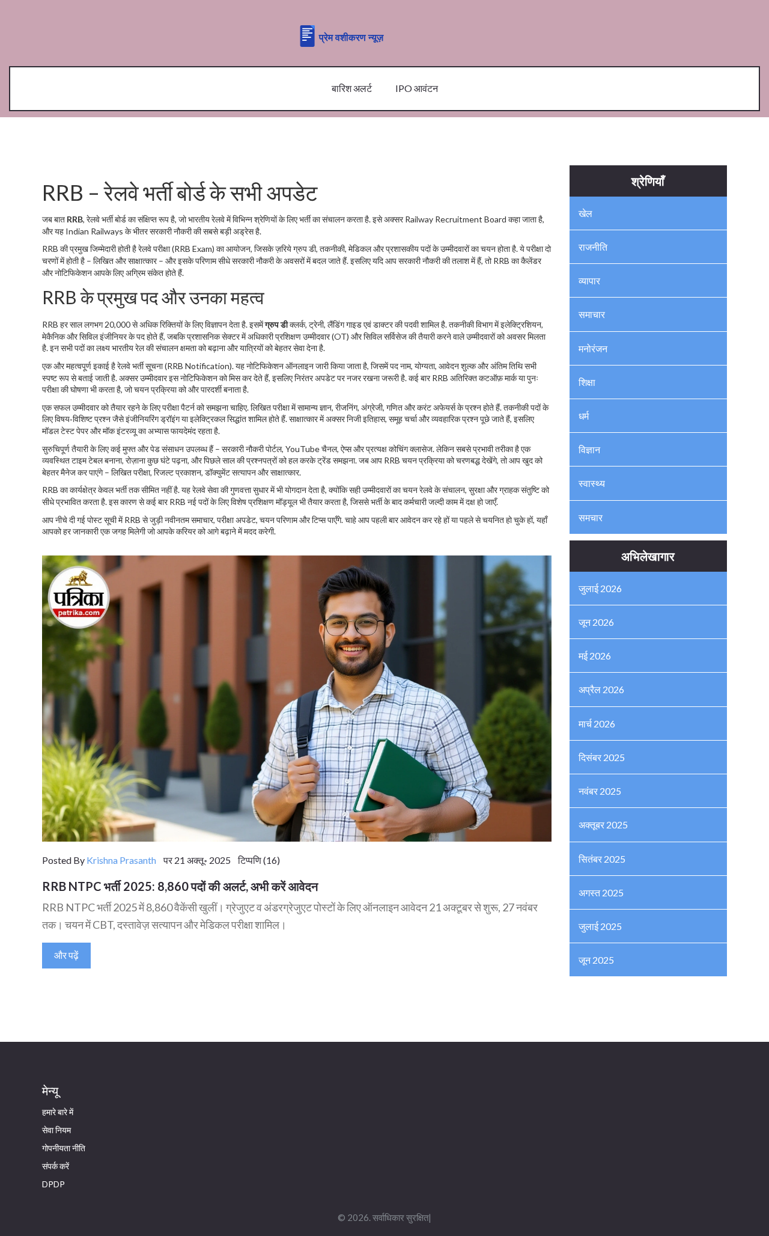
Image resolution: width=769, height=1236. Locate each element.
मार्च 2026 (597, 723)
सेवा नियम (56, 1130)
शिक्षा (587, 382)
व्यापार (589, 280)
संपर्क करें (55, 1166)
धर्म (584, 415)
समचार (591, 517)
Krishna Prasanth (121, 860)
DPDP (53, 1184)
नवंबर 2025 (600, 791)
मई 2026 (595, 655)
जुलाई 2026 (600, 588)
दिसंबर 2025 (602, 757)
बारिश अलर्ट (352, 88)
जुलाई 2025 (600, 926)
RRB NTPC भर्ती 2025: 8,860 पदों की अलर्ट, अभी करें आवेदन (180, 886)
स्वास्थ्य (592, 483)
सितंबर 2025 (602, 858)
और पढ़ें (66, 955)
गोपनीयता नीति (63, 1148)
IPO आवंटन (416, 88)
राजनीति (593, 246)
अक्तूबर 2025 (603, 824)
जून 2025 (596, 959)
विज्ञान (589, 449)
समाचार (592, 314)
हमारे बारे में (57, 1112)
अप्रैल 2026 (601, 689)
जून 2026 (596, 622)
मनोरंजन (593, 348)
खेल (585, 213)
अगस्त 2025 (601, 892)
